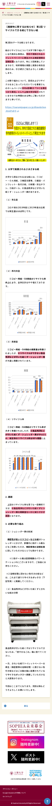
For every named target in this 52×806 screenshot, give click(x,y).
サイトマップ (7, 796)
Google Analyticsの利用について (14, 793)
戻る (26, 705)
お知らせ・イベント (13, 13)
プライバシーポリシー (10, 789)
